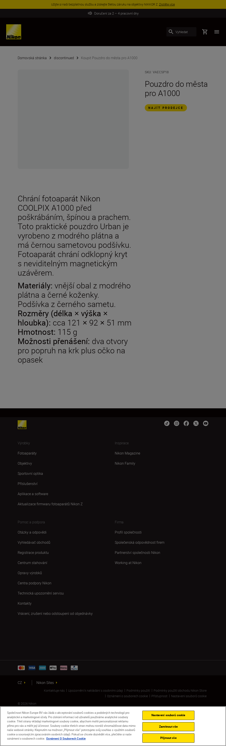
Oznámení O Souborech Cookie (66, 738)
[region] (113, 726)
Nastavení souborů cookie (168, 715)
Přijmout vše (168, 738)
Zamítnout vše (168, 727)
